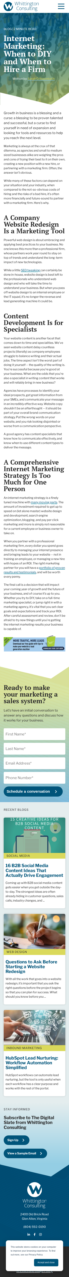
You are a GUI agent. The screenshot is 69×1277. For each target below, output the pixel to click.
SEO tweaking (30, 270)
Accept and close (46, 1262)
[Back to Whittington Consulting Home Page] (21, 6)
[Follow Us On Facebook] (35, 1235)
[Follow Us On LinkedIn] (28, 1235)
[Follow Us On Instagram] (40, 1235)
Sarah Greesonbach (41, 78)
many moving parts (44, 502)
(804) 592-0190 (34, 1227)
